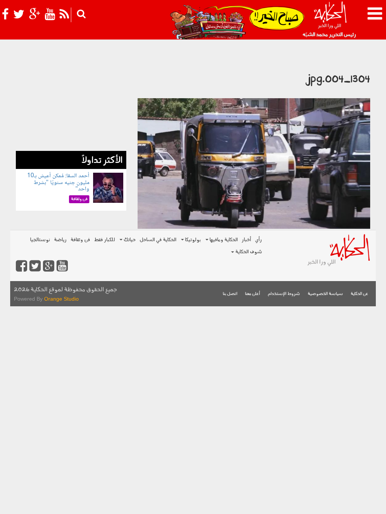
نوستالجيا (40, 239)
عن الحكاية (359, 294)
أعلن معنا (252, 294)
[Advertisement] (71, 104)
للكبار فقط (104, 239)
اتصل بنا (230, 294)
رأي (258, 239)
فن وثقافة (80, 239)
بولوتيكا (192, 239)
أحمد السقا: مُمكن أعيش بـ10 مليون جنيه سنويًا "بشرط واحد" (58, 182)
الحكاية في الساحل (157, 239)
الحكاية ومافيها (223, 239)
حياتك (129, 239)
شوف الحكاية (248, 251)
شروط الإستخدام (284, 294)
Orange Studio (61, 299)
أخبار (246, 239)
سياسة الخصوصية (325, 294)
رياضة (60, 239)
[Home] (330, 19)
